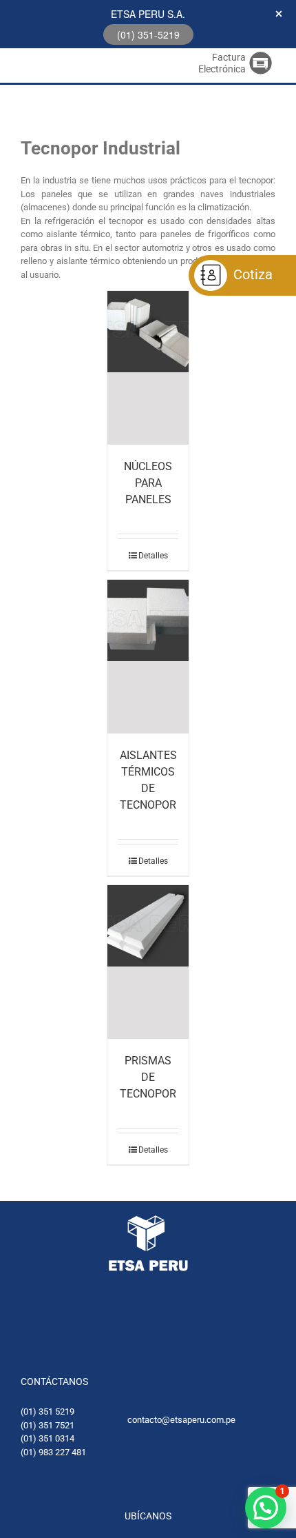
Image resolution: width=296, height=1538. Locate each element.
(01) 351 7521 (47, 1425)
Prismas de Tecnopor (148, 1077)
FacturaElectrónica (222, 63)
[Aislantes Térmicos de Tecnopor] (148, 656)
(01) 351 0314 (47, 1438)
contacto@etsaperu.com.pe (181, 1420)
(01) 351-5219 (148, 34)
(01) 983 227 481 (53, 1452)
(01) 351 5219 (47, 1411)
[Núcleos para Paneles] (148, 368)
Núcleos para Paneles (148, 483)
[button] (265, 1507)
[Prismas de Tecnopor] (148, 962)
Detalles (153, 555)
